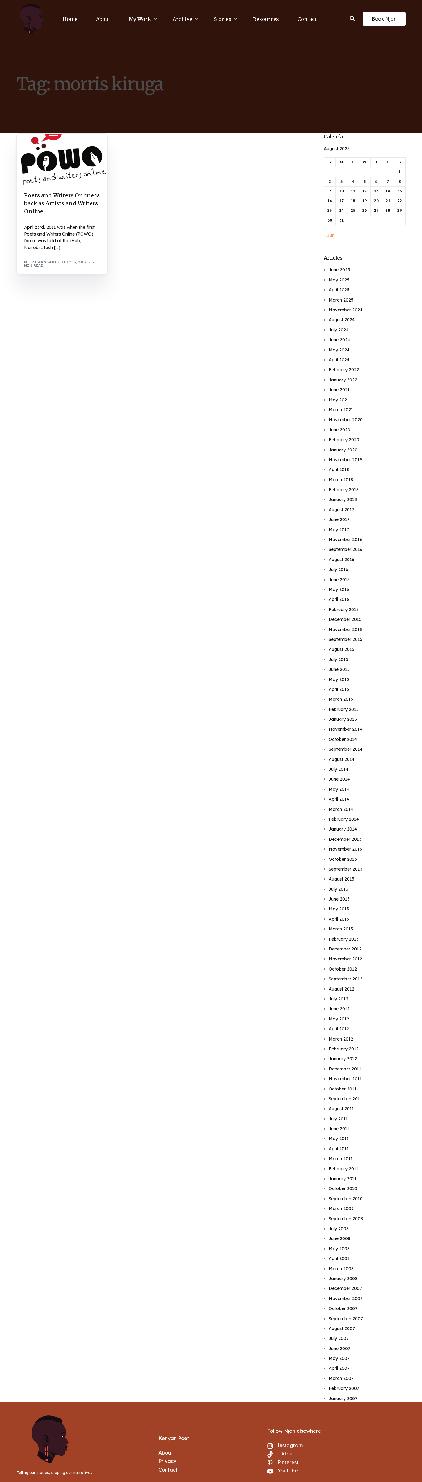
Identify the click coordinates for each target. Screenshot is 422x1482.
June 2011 (339, 1128)
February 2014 (344, 819)
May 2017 (339, 529)
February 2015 (344, 709)
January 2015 (343, 719)
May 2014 (339, 789)
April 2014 (339, 799)
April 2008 (339, 1258)
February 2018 (344, 489)
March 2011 (341, 1158)
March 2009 (341, 1208)
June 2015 (339, 669)
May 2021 (339, 400)
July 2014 (338, 769)
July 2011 (338, 1119)
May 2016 (339, 589)
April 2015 (339, 689)
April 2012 (339, 1029)
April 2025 (339, 290)
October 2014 (343, 739)
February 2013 (344, 939)
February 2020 (344, 439)
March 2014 (341, 809)
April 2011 (339, 1149)
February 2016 (344, 609)
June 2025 (339, 270)
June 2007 (339, 1348)
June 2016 (339, 579)
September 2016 (345, 549)
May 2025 (339, 280)
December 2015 (345, 619)
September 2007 (346, 1318)
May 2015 (339, 679)
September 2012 (345, 979)
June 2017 (339, 519)
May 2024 (339, 350)
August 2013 (341, 879)
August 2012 (341, 989)
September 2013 (345, 869)
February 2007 (344, 1388)
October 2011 (343, 1089)
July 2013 (338, 889)
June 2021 (339, 389)
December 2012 (345, 949)
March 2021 (341, 410)
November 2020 (346, 419)
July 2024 (338, 330)
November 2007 (346, 1298)
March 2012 (341, 1039)
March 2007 (341, 1378)
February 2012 (344, 1049)
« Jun (329, 235)
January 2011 (343, 1178)
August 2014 (341, 759)
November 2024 (345, 310)
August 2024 (342, 319)
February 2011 (343, 1169)
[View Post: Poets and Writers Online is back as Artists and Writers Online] (62, 159)
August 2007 (342, 1328)
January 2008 (343, 1278)
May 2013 (339, 909)
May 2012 (339, 1019)
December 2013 (345, 839)
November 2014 (345, 729)
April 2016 (339, 599)
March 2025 (341, 300)
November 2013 (345, 849)
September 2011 (345, 1099)
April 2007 (339, 1368)
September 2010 (346, 1198)
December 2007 (345, 1288)
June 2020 (339, 430)
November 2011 (345, 1079)
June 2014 (339, 779)
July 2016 (338, 569)
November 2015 (345, 629)
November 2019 (345, 459)
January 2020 (343, 450)
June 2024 (339, 340)
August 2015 (341, 649)
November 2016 (345, 539)
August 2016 (341, 559)
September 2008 (346, 1218)
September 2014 (345, 749)
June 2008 (339, 1238)
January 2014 (343, 829)
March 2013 (341, 929)
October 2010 (343, 1188)
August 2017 (341, 509)
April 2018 (339, 469)
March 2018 (341, 479)
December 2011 (345, 1069)
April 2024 (339, 360)
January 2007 (343, 1398)
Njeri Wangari (40, 262)
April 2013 (339, 919)
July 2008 (339, 1228)
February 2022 (344, 369)
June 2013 (339, 899)
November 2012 (345, 959)
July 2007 (339, 1338)
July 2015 (338, 659)
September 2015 (345, 639)
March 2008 (341, 1268)
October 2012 (343, 969)
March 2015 (341, 699)
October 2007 (343, 1308)
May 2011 (339, 1138)
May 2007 (339, 1358)
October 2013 (343, 859)
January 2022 (343, 380)
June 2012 (339, 1009)
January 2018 (343, 499)
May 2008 (339, 1248)
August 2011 (341, 1108)
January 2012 (343, 1058)
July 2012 (338, 999)
